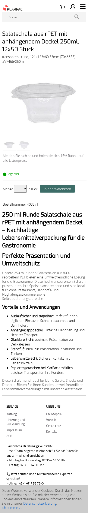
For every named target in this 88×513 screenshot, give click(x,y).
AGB (9, 436)
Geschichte (53, 425)
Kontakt (51, 431)
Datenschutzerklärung (39, 503)
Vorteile (51, 419)
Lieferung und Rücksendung (15, 421)
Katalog (11, 414)
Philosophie (54, 414)
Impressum (14, 430)
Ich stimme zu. (12, 507)
